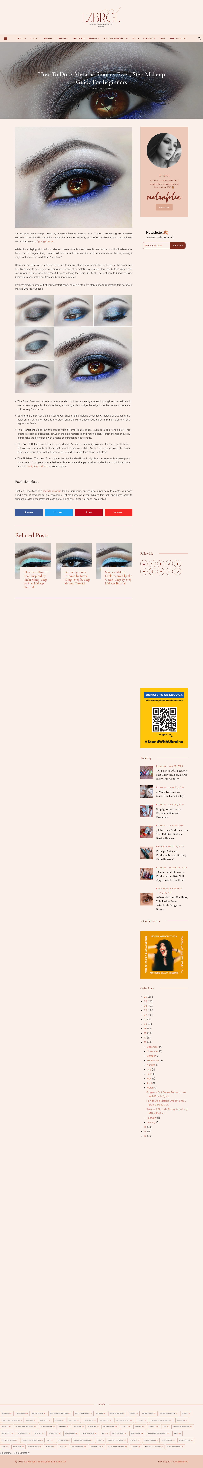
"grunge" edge (45, 241)
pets (48, 1440)
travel (62, 1447)
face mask (58, 1420)
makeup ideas (53, 1433)
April (149, 1083)
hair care (5, 1426)
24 (145, 1005)
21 (145, 1019)
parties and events (8, 1440)
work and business (173, 1447)
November (153, 1051)
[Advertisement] (164, 631)
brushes (132, 1413)
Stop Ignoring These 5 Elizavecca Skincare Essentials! (169, 813)
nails (176, 1433)
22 (145, 1014)
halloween (77, 1426)
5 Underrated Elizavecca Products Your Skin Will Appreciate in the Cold (170, 876)
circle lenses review (167, 1413)
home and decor (108, 1426)
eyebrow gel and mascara (169, 888)
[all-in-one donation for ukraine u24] (164, 690)
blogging (99, 1413)
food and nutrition (122, 1420)
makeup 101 (38, 1433)
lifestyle (152, 1426)
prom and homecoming (115, 1440)
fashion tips (104, 1420)
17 (145, 1037)
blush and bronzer (116, 1413)
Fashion (48, 38)
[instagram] (177, 571)
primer (99, 1440)
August (151, 1064)
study (4, 1447)
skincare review (184, 1440)
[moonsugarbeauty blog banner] (164, 932)
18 (145, 1033)
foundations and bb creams (160, 1420)
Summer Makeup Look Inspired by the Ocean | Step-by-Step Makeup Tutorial (118, 577)
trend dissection (78, 1447)
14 (145, 1131)
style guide (17, 1447)
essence (184, 1413)
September (153, 1060)
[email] (143, 563)
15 (145, 1126)
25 (145, 1001)
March (150, 1087)
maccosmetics (23, 1433)
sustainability (33, 1447)
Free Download (178, 38)
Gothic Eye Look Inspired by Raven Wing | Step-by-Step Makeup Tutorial (77, 577)
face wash (72, 1420)
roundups (134, 1440)
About (20, 38)
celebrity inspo (147, 1413)
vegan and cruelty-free (116, 1447)
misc (134, 38)
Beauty (62, 38)
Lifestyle (77, 38)
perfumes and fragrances (31, 1440)
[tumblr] (160, 563)
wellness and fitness (152, 1447)
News (162, 38)
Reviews (93, 38)
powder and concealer (82, 1440)
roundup (160, 846)
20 (145, 1023)
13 (145, 1135)
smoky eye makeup (37, 466)
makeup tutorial (88, 1433)
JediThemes (181, 1461)
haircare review (46, 1426)
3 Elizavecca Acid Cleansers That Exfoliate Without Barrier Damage (172, 834)
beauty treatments (82, 1413)
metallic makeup (52, 490)
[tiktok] (152, 571)
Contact (34, 38)
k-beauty (138, 1426)
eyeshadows (44, 1420)
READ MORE (164, 207)
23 (145, 1010)
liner (165, 1426)
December (153, 1046)
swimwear (49, 1447)
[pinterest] (152, 563)
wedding (134, 1447)
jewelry (124, 1426)
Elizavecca (161, 766)
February (152, 1117)
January (151, 1122)
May (149, 1078)
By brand (148, 38)
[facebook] (177, 563)
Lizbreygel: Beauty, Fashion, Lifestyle (45, 1461)
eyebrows (29, 1420)
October (151, 1055)
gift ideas (180, 1420)
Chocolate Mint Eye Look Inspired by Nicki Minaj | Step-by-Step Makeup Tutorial (36, 579)
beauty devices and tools (59, 1413)
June (150, 1073)
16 (145, 1042)
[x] (169, 563)
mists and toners (118, 1433)
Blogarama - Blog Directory (14, 1452)
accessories (20, 1413)
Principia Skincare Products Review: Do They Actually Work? (171, 855)
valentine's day (96, 1447)
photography (62, 1440)
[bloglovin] (169, 571)
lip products (6, 1433)
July (149, 1069)
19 (145, 1028)
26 (145, 996)
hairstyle (62, 1426)
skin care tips (167, 1440)
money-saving (135, 1433)
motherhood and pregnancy (157, 1433)
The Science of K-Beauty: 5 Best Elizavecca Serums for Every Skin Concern (171, 774)
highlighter (92, 1426)
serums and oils (149, 1440)
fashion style (88, 1420)
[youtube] (143, 571)
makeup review (70, 1433)
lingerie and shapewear (181, 1426)
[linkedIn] (160, 571)
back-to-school (37, 1413)
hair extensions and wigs (24, 1426)
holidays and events (115, 38)
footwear (140, 1420)
